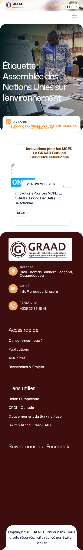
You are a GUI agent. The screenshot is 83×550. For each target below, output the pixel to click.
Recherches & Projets (26, 366)
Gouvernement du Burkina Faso (35, 416)
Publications (19, 349)
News (21, 213)
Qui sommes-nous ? (26, 340)
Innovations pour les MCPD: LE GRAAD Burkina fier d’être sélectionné (38, 198)
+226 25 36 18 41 (33, 308)
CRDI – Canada (21, 407)
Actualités (17, 358)
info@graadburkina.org (39, 291)
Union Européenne (24, 398)
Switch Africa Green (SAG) (30, 425)
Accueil (20, 121)
